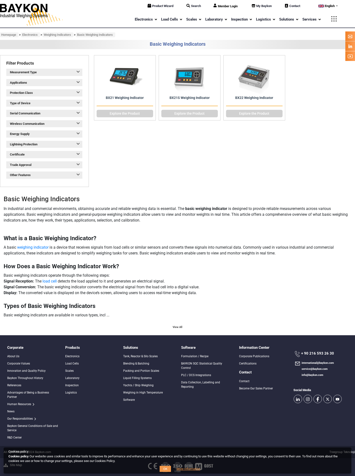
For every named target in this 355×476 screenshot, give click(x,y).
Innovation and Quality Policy (26, 370)
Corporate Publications (254, 356)
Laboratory (72, 378)
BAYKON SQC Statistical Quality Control (201, 366)
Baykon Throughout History (25, 378)
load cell (50, 281)
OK (165, 469)
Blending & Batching (136, 363)
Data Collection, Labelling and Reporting (200, 384)
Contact (294, 6)
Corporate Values (18, 363)
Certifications (247, 363)
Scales (69, 370)
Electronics (72, 356)
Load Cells (72, 363)
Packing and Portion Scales (141, 370)
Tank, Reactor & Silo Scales (140, 356)
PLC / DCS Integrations (196, 375)
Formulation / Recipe (194, 356)
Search (196, 6)
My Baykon (264, 6)
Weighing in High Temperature (143, 392)
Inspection (72, 385)
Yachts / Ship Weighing (138, 385)
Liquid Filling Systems (137, 378)
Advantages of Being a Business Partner (28, 395)
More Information (188, 469)
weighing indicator (33, 247)
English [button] (329, 6)
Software (129, 400)
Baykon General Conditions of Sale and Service (32, 428)
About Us (13, 356)
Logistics (71, 392)
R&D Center (14, 437)
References (14, 385)
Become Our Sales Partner (256, 388)
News (10, 411)
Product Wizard (162, 6)
